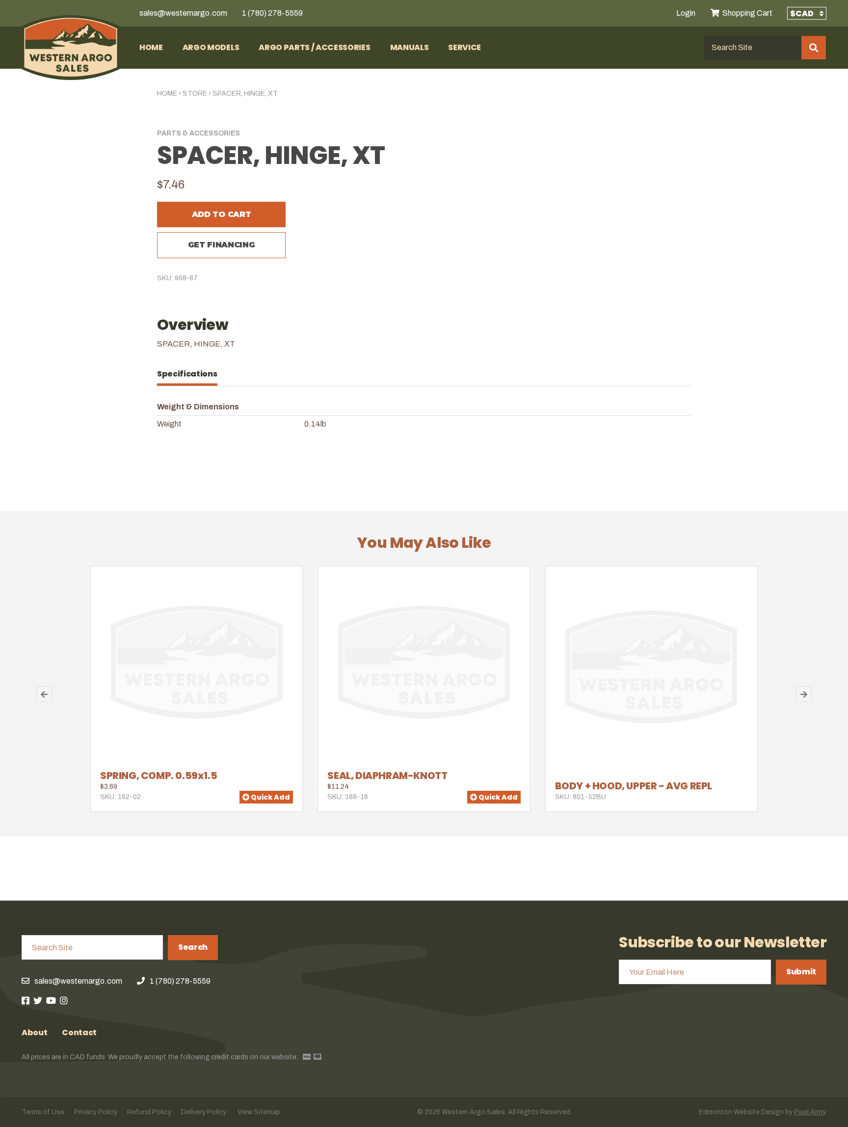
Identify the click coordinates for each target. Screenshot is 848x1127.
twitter (37, 1000)
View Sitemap (259, 1112)
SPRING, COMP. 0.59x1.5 (158, 775)
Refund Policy (149, 1112)
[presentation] (192, 374)
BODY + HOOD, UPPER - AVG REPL (633, 786)
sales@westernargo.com (183, 13)
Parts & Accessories (198, 133)
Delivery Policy (203, 1112)
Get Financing (221, 244)
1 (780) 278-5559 (272, 13)
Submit (801, 971)
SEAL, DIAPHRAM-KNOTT (387, 775)
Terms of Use (43, 1112)
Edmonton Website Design (741, 1112)
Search (193, 947)
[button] (44, 694)
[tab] (192, 374)
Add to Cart (221, 214)
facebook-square (25, 1000)
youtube (51, 1000)
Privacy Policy (95, 1112)
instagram (64, 1000)
